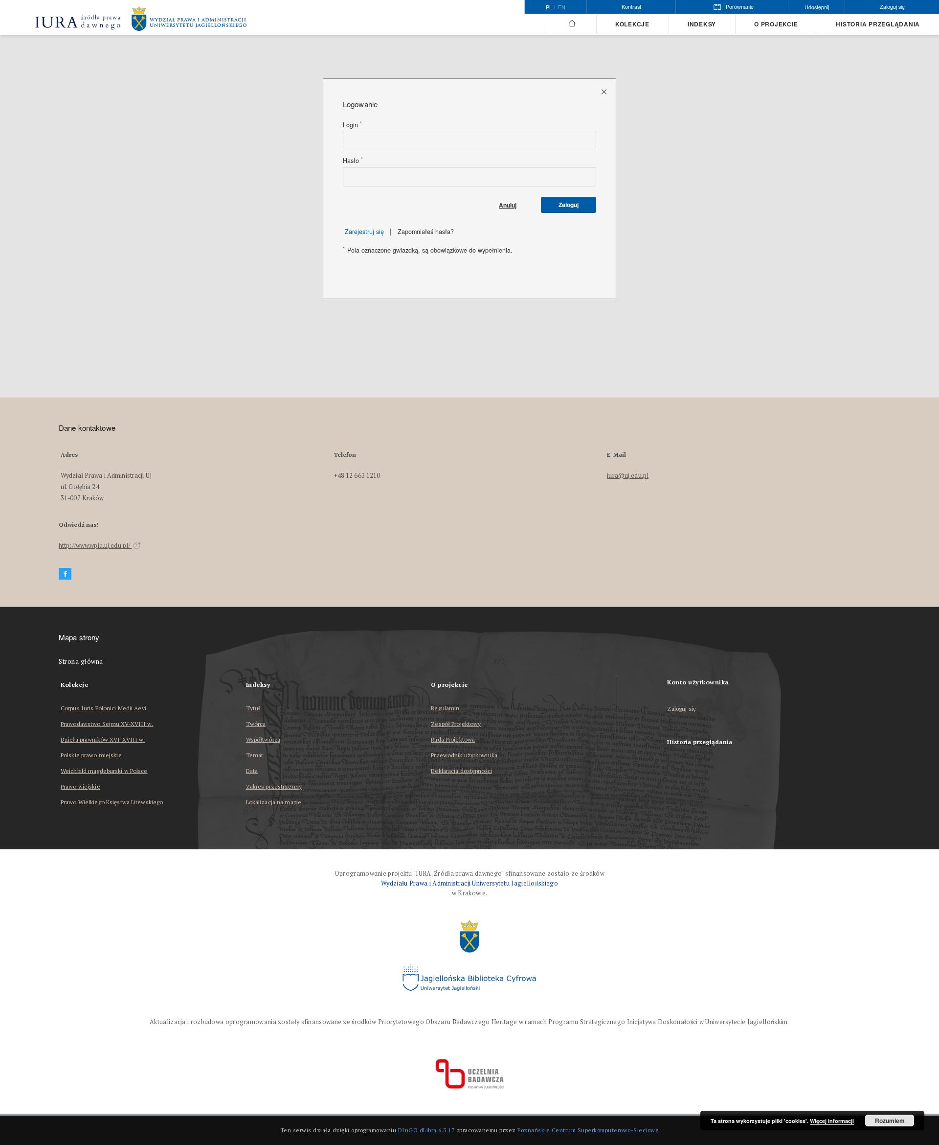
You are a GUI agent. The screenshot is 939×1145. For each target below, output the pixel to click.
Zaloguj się (681, 709)
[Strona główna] (571, 23)
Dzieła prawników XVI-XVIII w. (103, 739)
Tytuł (253, 708)
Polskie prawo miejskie (91, 755)
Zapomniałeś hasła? (426, 231)
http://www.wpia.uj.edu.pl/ (95, 545)
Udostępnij (817, 7)
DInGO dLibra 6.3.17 (426, 1130)
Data (252, 770)
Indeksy (702, 24)
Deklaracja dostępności (461, 770)
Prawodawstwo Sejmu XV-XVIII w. (107, 723)
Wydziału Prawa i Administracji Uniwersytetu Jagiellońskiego (469, 883)
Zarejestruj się (364, 231)
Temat (255, 755)
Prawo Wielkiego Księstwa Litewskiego (112, 802)
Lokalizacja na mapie (273, 802)
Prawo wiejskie (80, 786)
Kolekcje (632, 24)
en (561, 7)
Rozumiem (890, 1120)
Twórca (256, 723)
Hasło (353, 160)
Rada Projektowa (453, 739)
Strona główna (81, 661)
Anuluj (507, 205)
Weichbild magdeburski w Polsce (104, 770)
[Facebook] (65, 574)
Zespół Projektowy (456, 723)
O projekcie (776, 24)
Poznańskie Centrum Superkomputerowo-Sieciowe (588, 1130)
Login (352, 124)
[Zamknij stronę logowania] (604, 91)
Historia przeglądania (878, 24)
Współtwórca (263, 739)
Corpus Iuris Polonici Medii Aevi (103, 708)
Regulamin (445, 708)
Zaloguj (569, 204)
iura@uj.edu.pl (627, 475)
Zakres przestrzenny (274, 786)
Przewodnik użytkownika (464, 755)
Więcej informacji (832, 1120)
